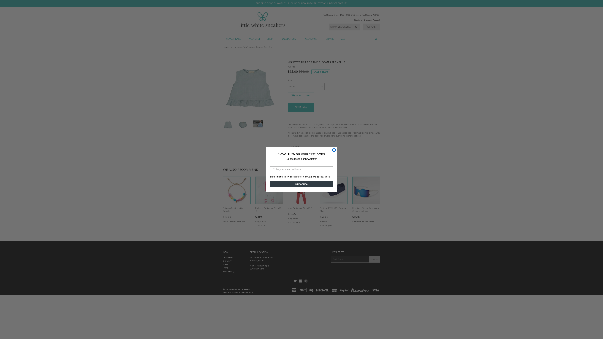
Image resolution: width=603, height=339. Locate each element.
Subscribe (301, 184)
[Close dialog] (334, 150)
